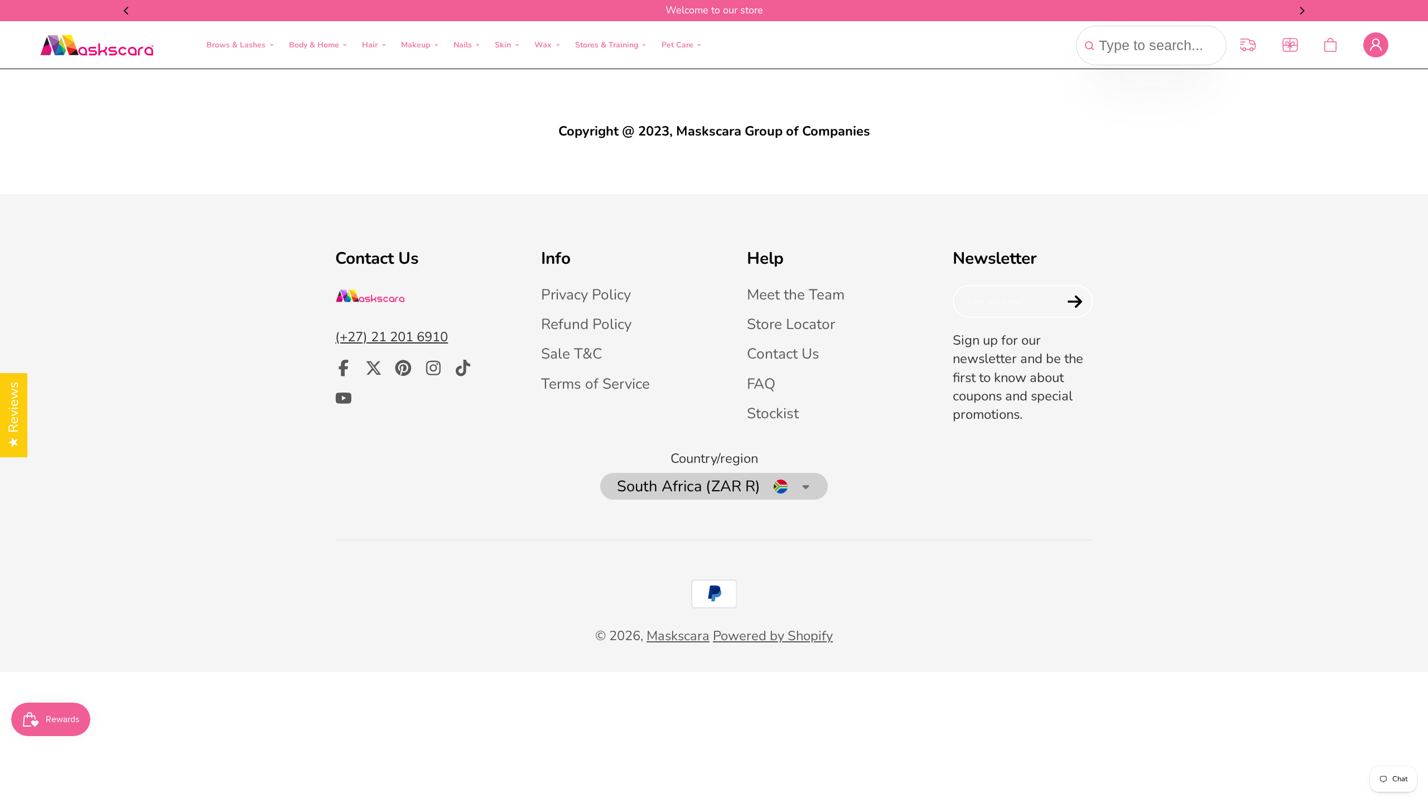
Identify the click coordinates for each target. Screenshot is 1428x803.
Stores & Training (606, 45)
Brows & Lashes (236, 45)
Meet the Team (796, 294)
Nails (463, 45)
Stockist (773, 413)
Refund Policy (586, 324)
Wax (543, 45)
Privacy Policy (586, 294)
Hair (370, 45)
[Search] (1089, 45)
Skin (503, 45)
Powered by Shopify (773, 636)
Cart (1330, 45)
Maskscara (678, 636)
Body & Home (314, 45)
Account (1375, 44)
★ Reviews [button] (13, 415)
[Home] (97, 45)
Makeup (415, 45)
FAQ (761, 384)
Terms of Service (595, 384)
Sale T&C (571, 354)
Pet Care (677, 45)
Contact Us (783, 354)
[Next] (1301, 10)
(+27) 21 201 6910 (391, 337)
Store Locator (791, 324)
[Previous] (126, 10)
